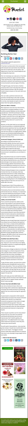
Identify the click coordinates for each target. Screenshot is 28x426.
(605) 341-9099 (14, 30)
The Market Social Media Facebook (20, 19)
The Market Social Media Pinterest (17, 19)
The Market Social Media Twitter (14, 19)
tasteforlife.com (5, 63)
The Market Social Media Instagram (10, 19)
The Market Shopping (7, 19)
